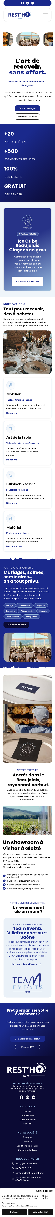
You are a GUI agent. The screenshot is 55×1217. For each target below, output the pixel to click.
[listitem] (27, 398)
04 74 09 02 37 (23, 1168)
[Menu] (45, 14)
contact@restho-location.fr (29, 1173)
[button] (27, 108)
